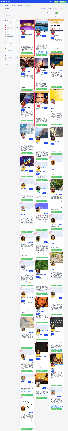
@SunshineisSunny (38, 312)
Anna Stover (23, 270)
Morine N (38, 35)
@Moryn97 (37, 36)
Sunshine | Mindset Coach (56, 105)
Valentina (23, 170)
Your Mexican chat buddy (56, 166)
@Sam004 (52, 195)
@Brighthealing (38, 73)
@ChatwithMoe (23, 333)
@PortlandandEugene (24, 271)
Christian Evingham (54, 241)
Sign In (51, 1)
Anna (22, 138)
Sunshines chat (39, 311)
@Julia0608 (37, 172)
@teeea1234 (37, 335)
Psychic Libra (23, 242)
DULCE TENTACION (40, 356)
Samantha (53, 194)
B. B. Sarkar (38, 107)
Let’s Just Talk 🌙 (39, 171)
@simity (22, 213)
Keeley (22, 188)
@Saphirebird (38, 275)
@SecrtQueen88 (23, 413)
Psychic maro (23, 71)
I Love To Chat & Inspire (25, 212)
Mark (22, 381)
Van (36, 387)
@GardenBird (53, 268)
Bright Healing (39, 72)
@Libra (22, 243)
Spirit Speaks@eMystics (25, 107)
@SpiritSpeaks (23, 108)
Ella (36, 142)
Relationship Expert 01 (25, 34)
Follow (23, 37)
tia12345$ (38, 334)
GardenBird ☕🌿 (54, 267)
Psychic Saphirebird (40, 274)
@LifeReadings (53, 397)
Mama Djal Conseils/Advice (26, 297)
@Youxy (37, 357)
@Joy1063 (22, 72)
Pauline (37, 192)
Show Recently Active (54, 16)
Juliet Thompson (54, 368)
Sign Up (56, 1)
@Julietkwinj (52, 369)
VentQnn (23, 412)
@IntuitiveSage (38, 108)
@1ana (22, 360)
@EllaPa (37, 143)
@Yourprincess (23, 171)
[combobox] (50, 13)
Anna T (22, 359)
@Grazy (52, 332)
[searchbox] (52, 12)
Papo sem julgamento (55, 331)
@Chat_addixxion (53, 142)
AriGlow (37, 213)
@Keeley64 (22, 189)
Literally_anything (54, 141)
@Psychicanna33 (23, 139)
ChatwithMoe (23, 332)
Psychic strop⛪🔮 (54, 35)
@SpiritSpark (23, 35)
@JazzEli (52, 298)
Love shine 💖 (53, 70)
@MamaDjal (22, 299)
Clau (37, 241)
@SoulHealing (23, 382)
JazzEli (52, 297)
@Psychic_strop (53, 36)
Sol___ (52, 224)
